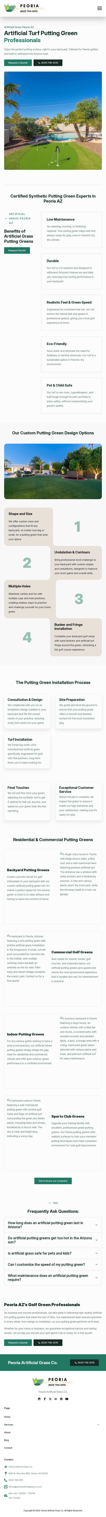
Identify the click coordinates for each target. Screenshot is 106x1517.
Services (8, 1424)
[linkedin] (55, 1399)
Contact (8, 1448)
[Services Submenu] (99, 1425)
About (7, 1432)
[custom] (39, 1399)
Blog (6, 1440)
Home (7, 1417)
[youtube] (66, 1399)
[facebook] (44, 1399)
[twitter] (50, 1399)
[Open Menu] (99, 8)
